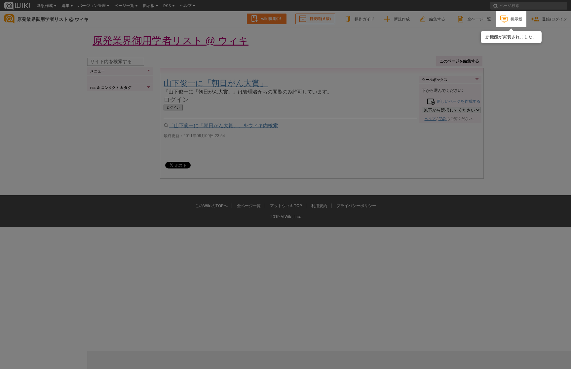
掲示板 (516, 19)
